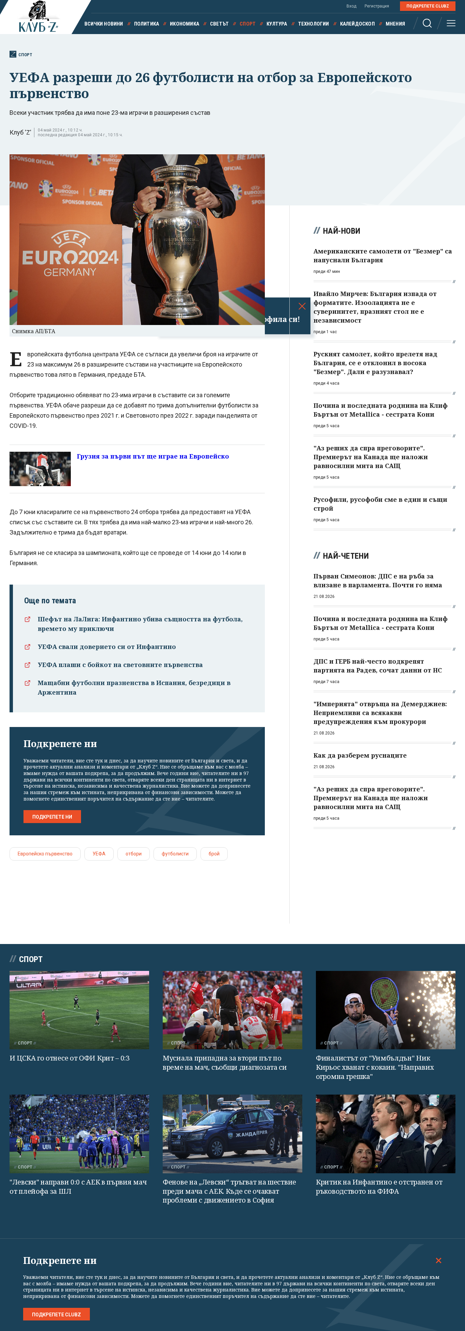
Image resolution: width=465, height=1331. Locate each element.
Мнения (395, 24)
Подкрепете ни (52, 817)
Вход (351, 6)
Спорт (248, 24)
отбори (134, 853)
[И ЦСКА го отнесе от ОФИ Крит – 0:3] (79, 1010)
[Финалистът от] (385, 1010)
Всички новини (103, 24)
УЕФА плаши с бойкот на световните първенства (120, 665)
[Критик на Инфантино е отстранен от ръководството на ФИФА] (385, 1134)
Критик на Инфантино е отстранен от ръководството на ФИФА (379, 1186)
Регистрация (377, 6)
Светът (219, 24)
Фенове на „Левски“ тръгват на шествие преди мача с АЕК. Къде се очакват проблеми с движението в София (229, 1191)
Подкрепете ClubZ (427, 6)
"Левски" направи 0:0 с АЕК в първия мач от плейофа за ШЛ (78, 1186)
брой (214, 853)
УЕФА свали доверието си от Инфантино (107, 647)
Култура (277, 24)
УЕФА (99, 853)
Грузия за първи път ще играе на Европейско (153, 456)
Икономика (184, 24)
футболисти (175, 853)
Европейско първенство (45, 853)
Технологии (313, 24)
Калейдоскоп (357, 24)
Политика (146, 24)
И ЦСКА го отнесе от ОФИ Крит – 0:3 (70, 1058)
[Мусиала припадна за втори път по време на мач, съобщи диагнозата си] (232, 1010)
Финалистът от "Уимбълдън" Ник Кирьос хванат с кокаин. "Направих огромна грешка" (375, 1067)
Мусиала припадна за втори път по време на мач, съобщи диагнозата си (225, 1062)
